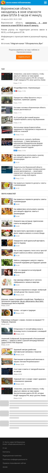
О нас (5, 448)
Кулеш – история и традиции (24, 310)
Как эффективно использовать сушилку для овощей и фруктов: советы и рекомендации (29, 157)
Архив (5, 467)
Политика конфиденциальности (15, 459)
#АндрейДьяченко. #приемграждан (27, 88)
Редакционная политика (12, 456)
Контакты (6, 452)
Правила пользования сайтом (14, 463)
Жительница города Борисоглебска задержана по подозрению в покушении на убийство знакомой (30, 129)
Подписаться (24, 57)
